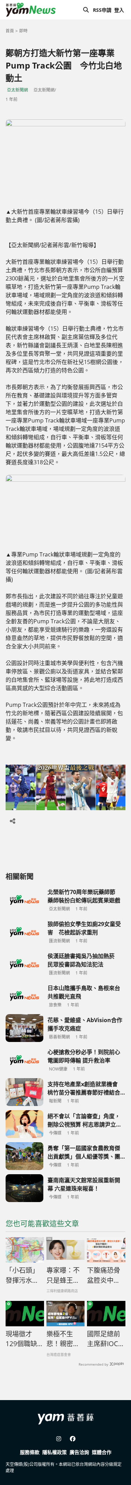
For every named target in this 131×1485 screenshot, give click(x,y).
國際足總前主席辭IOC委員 (106, 1339)
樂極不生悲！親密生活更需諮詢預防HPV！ (63, 1339)
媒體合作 (101, 1452)
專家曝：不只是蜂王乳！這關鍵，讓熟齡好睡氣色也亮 (63, 1275)
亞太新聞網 (17, 90)
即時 (23, 31)
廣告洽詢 (79, 1452)
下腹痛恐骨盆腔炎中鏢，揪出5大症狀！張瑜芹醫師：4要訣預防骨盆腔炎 (105, 1275)
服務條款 (29, 1452)
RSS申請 (102, 10)
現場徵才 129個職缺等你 (25, 1339)
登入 (119, 10)
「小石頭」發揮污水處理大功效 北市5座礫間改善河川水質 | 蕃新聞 (24, 1275)
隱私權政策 (54, 1452)
